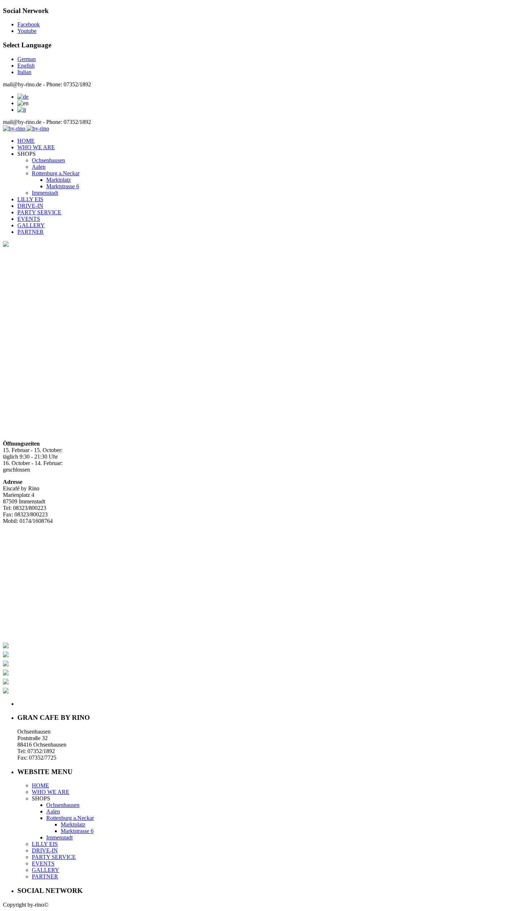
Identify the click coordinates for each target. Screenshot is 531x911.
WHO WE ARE (36, 147)
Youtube (26, 31)
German (26, 59)
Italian (24, 72)
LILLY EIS (30, 199)
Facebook (28, 24)
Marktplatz (58, 180)
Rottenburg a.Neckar (55, 173)
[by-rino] (26, 128)
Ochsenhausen (48, 160)
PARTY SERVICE (39, 212)
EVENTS (28, 219)
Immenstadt (45, 193)
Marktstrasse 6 (62, 186)
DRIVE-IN (30, 206)
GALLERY (31, 225)
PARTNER (30, 232)
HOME (26, 141)
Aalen (39, 167)
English (26, 66)
